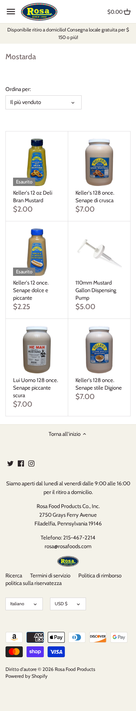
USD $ (61, 603)
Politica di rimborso (99, 575)
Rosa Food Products (75, 669)
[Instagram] (31, 463)
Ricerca (13, 575)
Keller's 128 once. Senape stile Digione (98, 384)
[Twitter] (10, 463)
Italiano (17, 603)
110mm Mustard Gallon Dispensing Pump (95, 290)
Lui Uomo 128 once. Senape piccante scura (35, 388)
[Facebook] (21, 463)
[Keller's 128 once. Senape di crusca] (99, 162)
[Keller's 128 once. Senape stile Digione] (99, 349)
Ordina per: (18, 89)
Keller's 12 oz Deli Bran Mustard (32, 197)
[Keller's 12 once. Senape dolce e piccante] (37, 252)
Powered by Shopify (26, 676)
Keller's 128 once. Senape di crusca (94, 197)
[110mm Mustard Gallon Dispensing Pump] (99, 252)
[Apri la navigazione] (10, 11)
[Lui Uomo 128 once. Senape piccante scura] (37, 349)
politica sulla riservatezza (33, 583)
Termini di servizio (50, 575)
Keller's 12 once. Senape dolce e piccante (31, 290)
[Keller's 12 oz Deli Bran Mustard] (37, 162)
